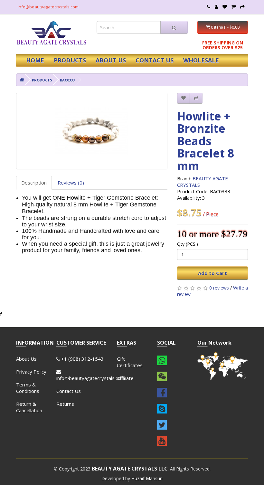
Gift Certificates (130, 362)
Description (34, 182)
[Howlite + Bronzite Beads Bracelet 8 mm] (91, 131)
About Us (26, 359)
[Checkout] (242, 7)
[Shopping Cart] (233, 7)
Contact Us (68, 391)
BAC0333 (67, 80)
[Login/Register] (216, 7)
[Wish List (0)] (224, 7)
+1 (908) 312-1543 (82, 359)
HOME (35, 60)
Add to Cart (212, 273)
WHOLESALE (201, 60)
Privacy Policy (31, 371)
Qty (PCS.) (187, 244)
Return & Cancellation (29, 407)
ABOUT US (111, 60)
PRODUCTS (70, 60)
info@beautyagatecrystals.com (48, 7)
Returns (65, 404)
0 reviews (219, 288)
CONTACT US (155, 60)
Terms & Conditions (27, 387)
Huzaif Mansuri (147, 478)
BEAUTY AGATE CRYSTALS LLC (130, 468)
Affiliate (125, 378)
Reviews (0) (71, 182)
